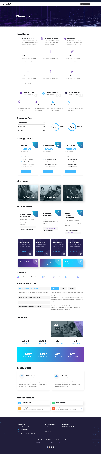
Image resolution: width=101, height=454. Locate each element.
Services (45, 4)
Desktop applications (71, 228)
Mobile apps (70, 232)
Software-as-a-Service (72, 230)
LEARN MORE (23, 251)
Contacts (67, 439)
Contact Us (67, 4)
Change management (50, 228)
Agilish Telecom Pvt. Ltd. (46, 442)
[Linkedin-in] (12, 1)
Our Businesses (37, 4)
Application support (49, 230)
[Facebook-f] (4, 1)
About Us (30, 4)
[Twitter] (10, 1)
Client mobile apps (26, 231)
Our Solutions (53, 4)
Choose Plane (25, 171)
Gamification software (27, 229)
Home (24, 4)
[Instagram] (7, 1)
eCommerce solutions (27, 227)
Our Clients (60, 4)
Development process (49, 226)
